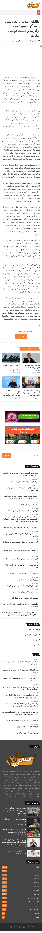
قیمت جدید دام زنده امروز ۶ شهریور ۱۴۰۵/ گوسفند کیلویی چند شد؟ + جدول (14, 810)
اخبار (37, 867)
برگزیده (36, 875)
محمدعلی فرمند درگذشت (17, 851)
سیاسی (36, 886)
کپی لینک (21, 336)
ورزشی (36, 894)
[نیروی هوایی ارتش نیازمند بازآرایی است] (33, 822)
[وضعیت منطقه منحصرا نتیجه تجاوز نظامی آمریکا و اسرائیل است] (31, 382)
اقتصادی (36, 878)
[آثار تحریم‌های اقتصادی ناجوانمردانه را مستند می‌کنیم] (31, 358)
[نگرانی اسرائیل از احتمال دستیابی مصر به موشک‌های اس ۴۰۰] (11, 358)
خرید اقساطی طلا (34, 629)
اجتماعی (36, 890)
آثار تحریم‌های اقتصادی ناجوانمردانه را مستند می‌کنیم (32, 368)
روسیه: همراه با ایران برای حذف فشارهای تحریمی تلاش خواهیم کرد (11, 393)
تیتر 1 (37, 905)
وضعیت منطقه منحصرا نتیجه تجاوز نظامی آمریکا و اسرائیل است (31, 393)
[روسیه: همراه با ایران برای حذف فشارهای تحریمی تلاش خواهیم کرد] (11, 382)
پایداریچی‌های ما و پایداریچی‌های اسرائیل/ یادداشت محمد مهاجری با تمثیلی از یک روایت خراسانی (14, 842)
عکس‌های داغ (34, 909)
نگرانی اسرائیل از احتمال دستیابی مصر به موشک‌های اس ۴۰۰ (11, 368)
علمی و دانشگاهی (33, 902)
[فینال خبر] (33, 5)
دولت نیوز (37, 645)
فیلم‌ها (37, 913)
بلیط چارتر (37, 640)
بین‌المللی (35, 882)
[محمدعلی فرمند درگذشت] (33, 853)
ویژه (37, 917)
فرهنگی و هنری (33, 898)
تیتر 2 (37, 871)
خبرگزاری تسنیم (16, 77)
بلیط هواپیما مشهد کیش (32, 635)
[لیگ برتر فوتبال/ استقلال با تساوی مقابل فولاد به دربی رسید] (33, 832)
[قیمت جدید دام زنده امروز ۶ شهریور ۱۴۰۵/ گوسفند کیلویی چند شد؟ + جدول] (33, 811)
